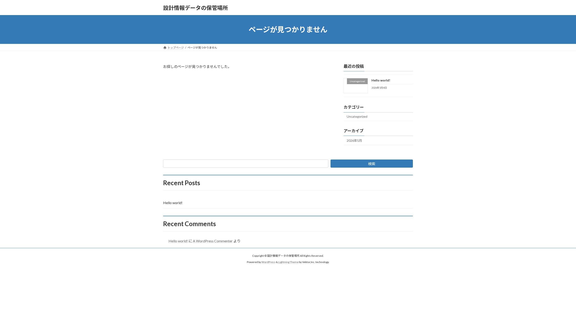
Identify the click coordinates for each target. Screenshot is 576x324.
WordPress (268, 262)
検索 (371, 164)
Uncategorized (357, 116)
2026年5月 (354, 140)
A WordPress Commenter (213, 241)
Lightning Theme (288, 262)
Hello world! (380, 80)
